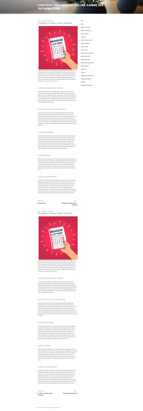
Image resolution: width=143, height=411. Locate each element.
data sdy (83, 81)
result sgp (83, 36)
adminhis (50, 20)
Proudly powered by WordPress (52, 407)
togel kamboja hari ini (86, 30)
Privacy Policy (40, 407)
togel (82, 23)
